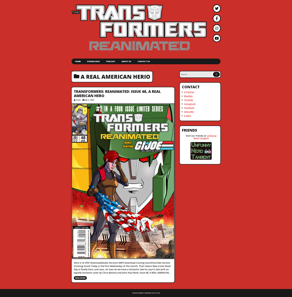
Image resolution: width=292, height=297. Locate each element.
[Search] (216, 74)
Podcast (110, 61)
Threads (188, 100)
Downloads (93, 61)
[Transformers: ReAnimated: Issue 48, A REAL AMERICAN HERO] (123, 181)
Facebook (189, 107)
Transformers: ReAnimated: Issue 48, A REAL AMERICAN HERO (117, 93)
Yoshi (78, 100)
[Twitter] (217, 8)
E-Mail (187, 115)
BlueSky (188, 96)
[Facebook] (217, 18)
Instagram (190, 103)
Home (78, 61)
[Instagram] (217, 28)
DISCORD (189, 111)
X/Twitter (189, 92)
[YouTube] (217, 38)
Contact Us (144, 61)
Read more (80, 278)
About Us (126, 61)
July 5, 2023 (89, 100)
